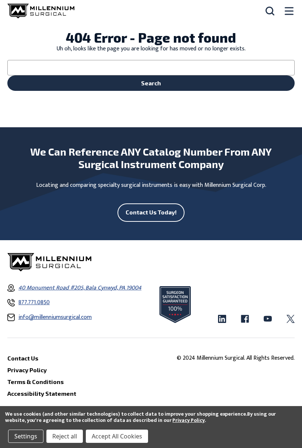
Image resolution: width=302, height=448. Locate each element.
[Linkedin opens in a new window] (222, 319)
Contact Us (22, 358)
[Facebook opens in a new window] (245, 319)
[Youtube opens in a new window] (268, 319)
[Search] (270, 11)
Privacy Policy (188, 420)
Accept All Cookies (117, 436)
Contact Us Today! (151, 212)
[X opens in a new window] (291, 319)
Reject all (64, 436)
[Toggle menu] (289, 11)
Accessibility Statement (41, 393)
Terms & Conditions (35, 381)
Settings (25, 436)
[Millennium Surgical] (40, 11)
